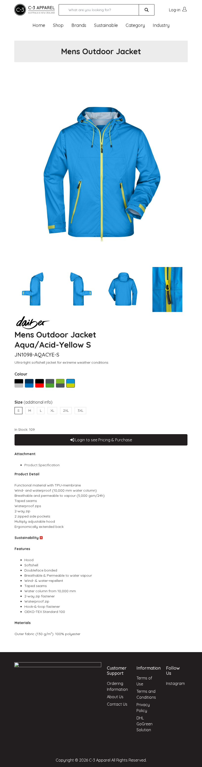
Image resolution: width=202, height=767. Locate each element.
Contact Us (117, 704)
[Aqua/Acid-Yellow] (70, 383)
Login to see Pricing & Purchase (103, 439)
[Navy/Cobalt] (29, 383)
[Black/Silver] (19, 383)
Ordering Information (117, 686)
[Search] (146, 10)
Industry (161, 25)
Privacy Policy (143, 707)
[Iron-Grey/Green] (50, 383)
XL (52, 410)
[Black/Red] (39, 383)
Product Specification (42, 465)
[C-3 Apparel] (34, 9)
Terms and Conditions (146, 694)
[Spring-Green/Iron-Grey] (60, 383)
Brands (78, 25)
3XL (80, 410)
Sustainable (106, 25)
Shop (58, 25)
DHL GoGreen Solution (144, 723)
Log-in (174, 9)
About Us (115, 696)
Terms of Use (144, 681)
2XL (66, 410)
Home (39, 25)
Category (135, 25)
